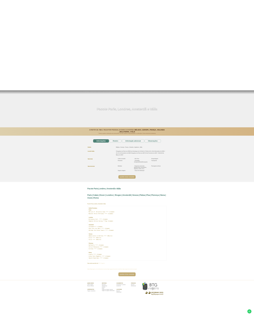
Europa (86, 92)
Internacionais (95, 92)
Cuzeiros (103, 287)
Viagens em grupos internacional (108, 290)
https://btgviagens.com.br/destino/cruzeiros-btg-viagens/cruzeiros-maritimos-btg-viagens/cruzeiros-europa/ (112, 269)
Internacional (118, 292)
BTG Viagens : (101, 263)
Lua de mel (118, 285)
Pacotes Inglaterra (151, 92)
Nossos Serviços (90, 285)
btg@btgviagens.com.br (157, 294)
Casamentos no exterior (121, 284)
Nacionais (104, 284)
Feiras (103, 288)
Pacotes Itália (165, 92)
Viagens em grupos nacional (107, 289)
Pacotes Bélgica (109, 92)
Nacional (118, 290)
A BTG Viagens (90, 284)
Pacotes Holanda (136, 92)
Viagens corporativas (91, 290)
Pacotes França (122, 92)
